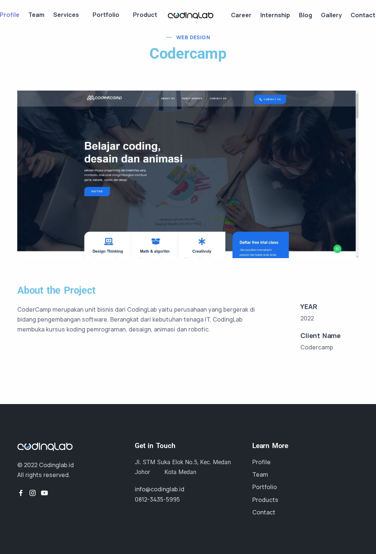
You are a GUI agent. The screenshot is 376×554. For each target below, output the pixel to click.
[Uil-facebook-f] (21, 492)
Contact (363, 15)
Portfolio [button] (106, 15)
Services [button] (66, 15)
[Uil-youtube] (44, 492)
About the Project (56, 290)
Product (145, 15)
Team (36, 15)
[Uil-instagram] (32, 492)
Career (241, 15)
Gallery (331, 15)
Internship (275, 15)
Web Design (193, 37)
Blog (305, 15)
